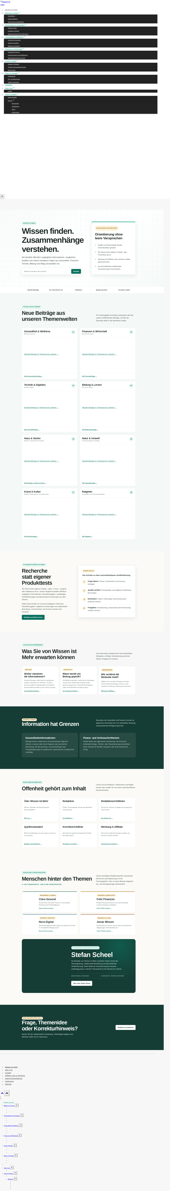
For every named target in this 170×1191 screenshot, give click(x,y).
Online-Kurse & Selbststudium (16, 22)
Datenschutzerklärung (13, 1079)
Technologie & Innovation (12, 1116)
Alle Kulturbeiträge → (31, 536)
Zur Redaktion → (68, 818)
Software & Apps (12, 28)
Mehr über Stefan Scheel (81, 983)
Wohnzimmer (15, 103)
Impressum (9, 1081)
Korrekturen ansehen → (71, 844)
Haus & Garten (8, 1173)
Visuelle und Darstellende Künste (17, 67)
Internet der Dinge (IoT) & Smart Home (18, 34)
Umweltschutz (11, 76)
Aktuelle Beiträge (33, 290)
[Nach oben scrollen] (2, 1093)
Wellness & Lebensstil (14, 46)
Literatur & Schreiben (13, 64)
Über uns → (28, 818)
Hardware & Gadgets (13, 31)
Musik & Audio (11, 70)
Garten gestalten (12, 97)
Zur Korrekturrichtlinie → (71, 691)
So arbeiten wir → (107, 818)
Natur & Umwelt (9, 1156)
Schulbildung (11, 16)
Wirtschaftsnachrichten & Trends (16, 58)
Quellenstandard (101, 290)
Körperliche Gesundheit (14, 40)
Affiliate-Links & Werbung (15, 1076)
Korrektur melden (124, 290)
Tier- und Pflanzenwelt (14, 79)
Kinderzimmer (15, 112)
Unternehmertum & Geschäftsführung (18, 55)
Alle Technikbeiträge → (32, 429)
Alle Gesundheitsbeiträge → (33, 376)
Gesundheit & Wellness (11, 1125)
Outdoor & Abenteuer (13, 82)
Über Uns (8, 1070)
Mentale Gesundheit (13, 43)
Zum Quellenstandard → (32, 691)
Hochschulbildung (13, 19)
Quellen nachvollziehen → (33, 844)
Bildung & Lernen (9, 1105)
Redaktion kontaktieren (126, 1027)
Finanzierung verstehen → (110, 844)
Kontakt (10, 91)
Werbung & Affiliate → (108, 691)
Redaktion (78, 290)
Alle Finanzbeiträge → (89, 376)
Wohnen (10, 1179)
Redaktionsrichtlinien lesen (33, 617)
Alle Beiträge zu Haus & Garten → (35, 483)
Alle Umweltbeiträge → (89, 483)
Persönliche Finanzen (14, 52)
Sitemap (8, 1084)
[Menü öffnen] (2, 196)
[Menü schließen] (0, 1098)
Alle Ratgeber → (87, 536)
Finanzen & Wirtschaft (11, 1136)
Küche (13, 109)
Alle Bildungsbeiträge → (90, 429)
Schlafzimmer (15, 106)
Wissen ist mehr (11, 10)
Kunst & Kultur (8, 1146)
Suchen (76, 271)
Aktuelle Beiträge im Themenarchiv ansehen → (41, 354)
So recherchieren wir (56, 290)
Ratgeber (8, 85)
